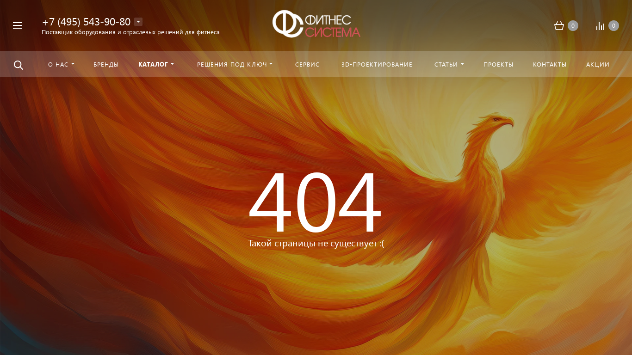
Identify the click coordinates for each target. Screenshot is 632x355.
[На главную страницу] (315, 24)
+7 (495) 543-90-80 (86, 21)
